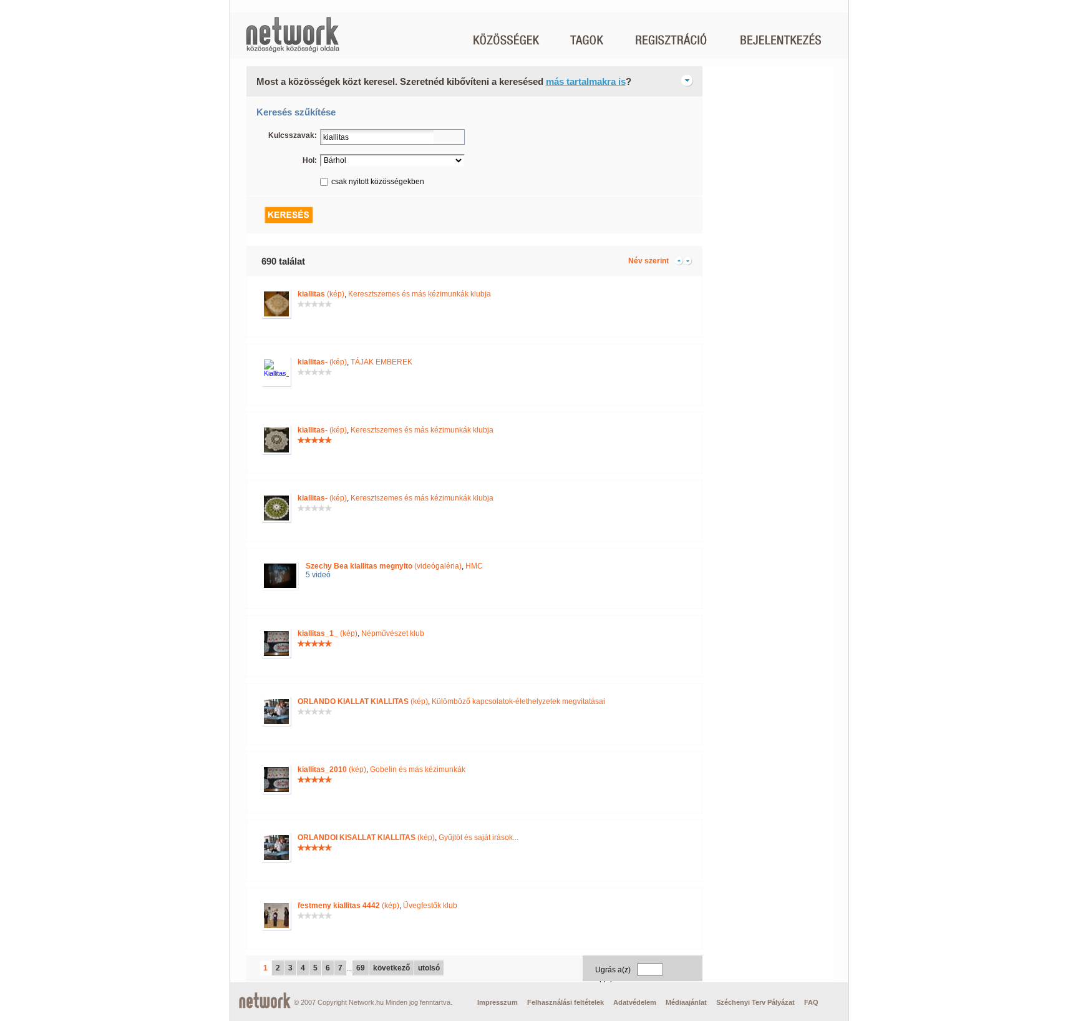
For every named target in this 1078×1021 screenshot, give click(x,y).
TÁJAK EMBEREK (381, 362)
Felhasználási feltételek (565, 1002)
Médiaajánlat (686, 1002)
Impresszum (497, 1002)
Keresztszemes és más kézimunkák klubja (419, 294)
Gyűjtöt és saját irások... (478, 837)
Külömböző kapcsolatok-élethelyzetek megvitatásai (518, 701)
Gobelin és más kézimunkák (417, 769)
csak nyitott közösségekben (377, 181)
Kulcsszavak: (292, 135)
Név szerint (648, 260)
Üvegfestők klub (430, 905)
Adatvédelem (634, 1002)
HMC (474, 566)
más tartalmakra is (586, 81)
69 (360, 968)
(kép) (321, 294)
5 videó (318, 574)
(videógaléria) (384, 566)
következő (391, 968)
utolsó (429, 968)
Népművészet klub (392, 633)
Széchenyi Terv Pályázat (755, 1002)
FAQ (811, 1002)
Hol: (310, 160)
